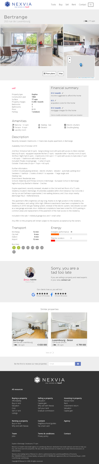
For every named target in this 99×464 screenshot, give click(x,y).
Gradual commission (46, 411)
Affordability (16, 401)
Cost (13, 408)
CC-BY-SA (88, 77)
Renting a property (20, 421)
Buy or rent (16, 403)
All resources (17, 389)
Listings (15, 413)
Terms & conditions (46, 433)
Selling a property (45, 398)
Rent (74, 4)
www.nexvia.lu (16, 451)
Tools (53, 4)
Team (14, 433)
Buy (60, 4)
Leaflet (79, 77)
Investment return (71, 405)
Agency (67, 421)
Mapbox (93, 77)
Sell (67, 4)
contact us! (65, 280)
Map (61, 73)
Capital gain (42, 403)
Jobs (13, 436)
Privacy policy (43, 436)
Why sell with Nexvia (46, 405)
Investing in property (73, 398)
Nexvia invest (69, 401)
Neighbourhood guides (47, 423)
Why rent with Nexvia (20, 426)
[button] (81, 65)
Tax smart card (44, 426)
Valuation (15, 405)
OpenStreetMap (84, 77)
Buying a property (19, 398)
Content (41, 421)
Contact (82, 4)
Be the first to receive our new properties (30, 364)
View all (49, 352)
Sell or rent (16, 411)
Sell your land (43, 408)
